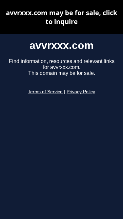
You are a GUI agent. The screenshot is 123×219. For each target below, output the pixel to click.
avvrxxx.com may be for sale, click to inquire (61, 17)
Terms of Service (45, 91)
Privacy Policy (81, 91)
